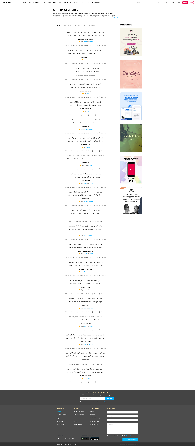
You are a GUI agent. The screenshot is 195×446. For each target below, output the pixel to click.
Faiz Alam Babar (85, 376)
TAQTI (81, 2)
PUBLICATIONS (96, 2)
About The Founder (79, 414)
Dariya (85, 41)
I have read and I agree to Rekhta (94, 402)
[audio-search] (159, 2)
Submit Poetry (60, 424)
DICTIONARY (36, 2)
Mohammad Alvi (85, 91)
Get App (185, 2)
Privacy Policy (102, 402)
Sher (57, 26)
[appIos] (94, 438)
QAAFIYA (76, 2)
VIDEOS (43, 2)
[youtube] (65, 438)
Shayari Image (89, 26)
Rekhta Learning (94, 421)
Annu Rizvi (85, 360)
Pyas (85, 290)
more (103, 2)
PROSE (55, 2)
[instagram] (69, 438)
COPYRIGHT (75, 444)
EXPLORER (87, 2)
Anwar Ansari (85, 287)
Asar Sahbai (85, 305)
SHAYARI (65, 2)
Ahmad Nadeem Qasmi (85, 39)
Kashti (85, 308)
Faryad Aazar (85, 145)
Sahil (88, 93)
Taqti (58, 418)
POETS (24, 2)
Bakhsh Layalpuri (85, 323)
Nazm (77, 26)
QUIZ (70, 2)
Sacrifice (88, 378)
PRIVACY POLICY (60, 444)
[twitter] (62, 438)
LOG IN (172, 2)
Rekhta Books (94, 424)
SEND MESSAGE (132, 439)
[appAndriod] (85, 438)
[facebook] (58, 438)
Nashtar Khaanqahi (85, 269)
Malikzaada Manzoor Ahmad (85, 75)
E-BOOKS (49, 2)
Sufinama (92, 414)
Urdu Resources (61, 421)
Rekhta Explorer (78, 424)
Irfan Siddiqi (85, 217)
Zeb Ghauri (85, 127)
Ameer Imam (85, 199)
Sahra (85, 201)
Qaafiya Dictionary (62, 414)
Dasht (85, 235)
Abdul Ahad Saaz (85, 109)
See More (115, 17)
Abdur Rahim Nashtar (85, 251)
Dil (88, 111)
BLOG (60, 2)
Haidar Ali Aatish (85, 342)
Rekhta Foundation (79, 411)
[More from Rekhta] (179, 2)
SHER (29, 2)
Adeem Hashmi (85, 181)
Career (75, 421)
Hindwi (92, 411)
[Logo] (8, 2)
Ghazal (67, 26)
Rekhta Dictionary (95, 418)
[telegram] (73, 438)
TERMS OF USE (68, 444)
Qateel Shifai (85, 57)
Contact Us (77, 418)
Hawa (85, 129)
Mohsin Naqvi (85, 233)
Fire (85, 271)
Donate (191, 2)
